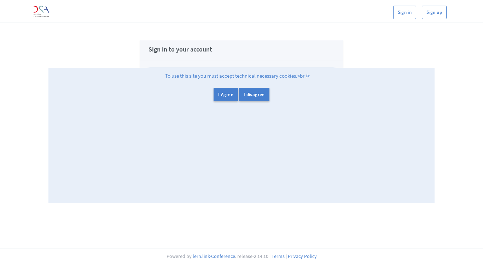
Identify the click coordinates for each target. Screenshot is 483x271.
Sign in (405, 12)
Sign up (434, 12)
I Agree (225, 94)
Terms (278, 256)
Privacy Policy (302, 256)
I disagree (254, 94)
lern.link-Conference (214, 256)
